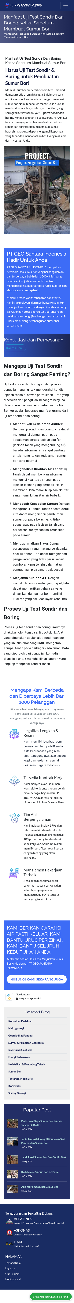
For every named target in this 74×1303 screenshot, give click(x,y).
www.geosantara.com (37, 1292)
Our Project (12, 1273)
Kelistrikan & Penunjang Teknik (26, 1064)
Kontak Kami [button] (15, 347)
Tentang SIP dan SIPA (20, 1078)
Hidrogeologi (16, 1028)
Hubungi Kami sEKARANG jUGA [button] (36, 979)
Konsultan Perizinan (20, 1021)
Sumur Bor (14, 1071)
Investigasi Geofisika (20, 1049)
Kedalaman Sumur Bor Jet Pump (40, 1172)
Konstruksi (14, 1085)
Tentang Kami (13, 1262)
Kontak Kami (13, 1279)
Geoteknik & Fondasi (20, 1035)
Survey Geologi (17, 1093)
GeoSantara (23, 994)
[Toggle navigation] (65, 5)
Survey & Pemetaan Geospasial (26, 1042)
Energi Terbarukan (19, 1057)
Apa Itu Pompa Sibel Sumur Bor (39, 1186)
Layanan (10, 1268)
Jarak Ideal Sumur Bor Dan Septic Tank (43, 1157)
